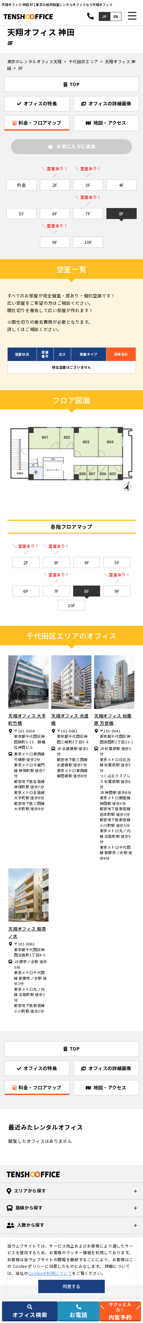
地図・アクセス (109, 122)
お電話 (78, 1314)
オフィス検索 (30, 1314)
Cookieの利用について (50, 1273)
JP (104, 16)
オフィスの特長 (40, 103)
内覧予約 (120, 1311)
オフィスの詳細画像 (109, 103)
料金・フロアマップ (40, 122)
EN (115, 16)
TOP (74, 84)
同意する (71, 1286)
